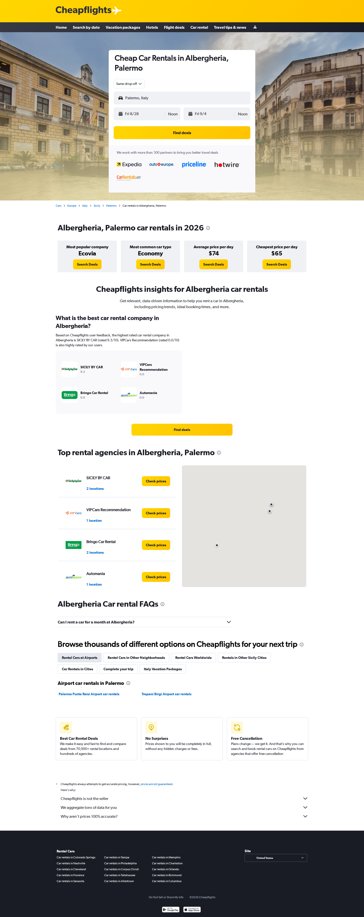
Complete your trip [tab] (118, 669)
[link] (87, 264)
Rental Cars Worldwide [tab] (193, 658)
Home (61, 27)
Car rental (199, 27)
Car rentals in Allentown (119, 881)
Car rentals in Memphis (166, 857)
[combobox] (129, 84)
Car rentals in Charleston (167, 863)
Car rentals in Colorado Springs (76, 857)
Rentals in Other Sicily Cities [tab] (244, 658)
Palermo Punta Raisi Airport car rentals (89, 694)
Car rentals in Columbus (167, 881)
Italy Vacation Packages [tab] (163, 669)
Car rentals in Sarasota (70, 881)
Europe (71, 205)
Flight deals (174, 27)
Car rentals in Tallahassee (119, 875)
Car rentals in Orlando (165, 869)
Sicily (97, 205)
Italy (85, 205)
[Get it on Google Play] (171, 910)
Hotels (152, 27)
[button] (141, 114)
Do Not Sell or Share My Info (166, 897)
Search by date (86, 27)
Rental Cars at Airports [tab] (79, 658)
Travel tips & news (230, 27)
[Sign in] (255, 27)
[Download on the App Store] (192, 910)
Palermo (111, 205)
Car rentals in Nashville (71, 863)
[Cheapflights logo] (83, 10)
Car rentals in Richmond (167, 875)
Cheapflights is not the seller (84, 798)
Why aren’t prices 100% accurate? (89, 816)
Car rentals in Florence (70, 875)
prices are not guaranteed (156, 784)
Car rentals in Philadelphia (120, 863)
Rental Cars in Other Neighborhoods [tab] (136, 658)
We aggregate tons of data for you (89, 807)
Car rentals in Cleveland (71, 869)
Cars (58, 205)
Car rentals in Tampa (116, 857)
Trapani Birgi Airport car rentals (166, 694)
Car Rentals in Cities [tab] (77, 669)
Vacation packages (123, 27)
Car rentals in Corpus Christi (121, 869)
